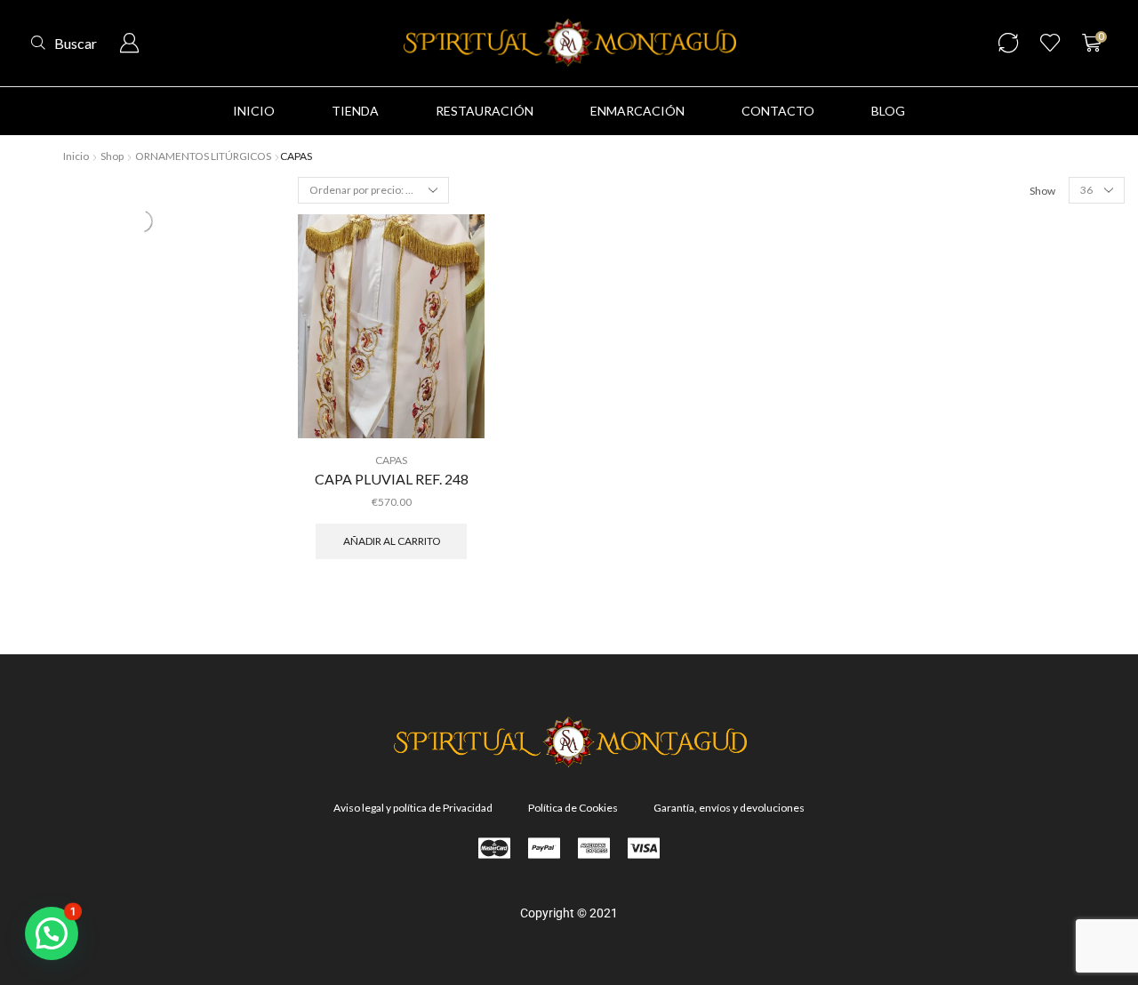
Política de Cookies (573, 807)
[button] (64, 43)
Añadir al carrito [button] (391, 541)
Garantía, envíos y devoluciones (729, 807)
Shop (112, 156)
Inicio (76, 156)
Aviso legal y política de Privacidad (413, 807)
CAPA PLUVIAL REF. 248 (392, 478)
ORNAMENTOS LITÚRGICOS (203, 156)
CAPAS (149, 230)
